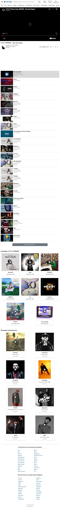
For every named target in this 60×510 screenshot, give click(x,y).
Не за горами (12, 46)
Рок (5, 5)
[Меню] (2, 2)
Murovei (15, 352)
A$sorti (15, 321)
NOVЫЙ (49, 272)
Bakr (44, 435)
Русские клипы (50, 2)
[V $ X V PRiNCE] (3, 47)
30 (30, 297)
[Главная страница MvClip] (8, 2)
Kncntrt (49, 297)
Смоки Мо (44, 352)
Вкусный (10, 272)
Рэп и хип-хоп (36, 5)
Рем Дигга (15, 380)
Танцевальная (21, 5)
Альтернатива (44, 5)
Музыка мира (52, 5)
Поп (2, 5)
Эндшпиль (45, 407)
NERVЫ (10, 297)
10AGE (15, 407)
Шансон (9, 5)
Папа (30, 272)
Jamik (15, 435)
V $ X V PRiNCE (15, 45)
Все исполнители (56, 2)
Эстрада (15, 5)
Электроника (29, 5)
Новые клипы (44, 2)
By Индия (44, 380)
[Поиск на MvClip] (39, 2)
